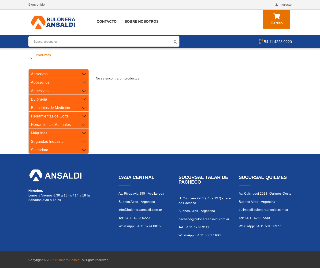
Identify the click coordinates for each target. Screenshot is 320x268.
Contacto (107, 21)
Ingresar (285, 4)
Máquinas (39, 133)
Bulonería (39, 99)
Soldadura (39, 150)
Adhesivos (39, 91)
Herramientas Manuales (51, 125)
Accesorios (40, 82)
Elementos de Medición (50, 108)
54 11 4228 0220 (278, 42)
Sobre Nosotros (142, 21)
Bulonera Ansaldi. (68, 260)
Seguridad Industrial (47, 141)
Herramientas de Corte (50, 116)
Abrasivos (39, 74)
